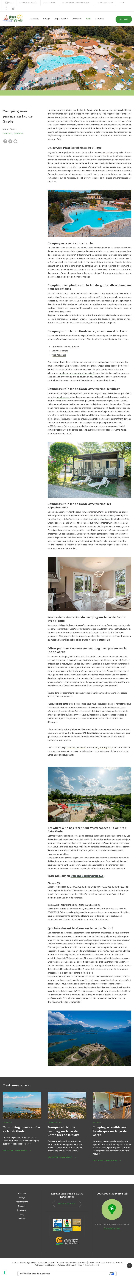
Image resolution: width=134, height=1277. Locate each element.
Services (77, 19)
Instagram (81, 747)
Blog (88, 19)
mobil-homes (61, 351)
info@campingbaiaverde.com (76, 3)
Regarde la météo (28, 3)
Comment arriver (112, 1228)
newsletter (49, 3)
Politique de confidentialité (45, 1265)
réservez (124, 19)
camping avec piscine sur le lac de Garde (72, 248)
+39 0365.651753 (105, 3)
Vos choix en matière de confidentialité (80, 1273)
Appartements (61, 19)
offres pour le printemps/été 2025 (87, 876)
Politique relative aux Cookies (70, 1265)
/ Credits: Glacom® (90, 1265)
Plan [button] (10, 3)
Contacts (99, 19)
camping (75, 346)
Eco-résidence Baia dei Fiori (101, 515)
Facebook (71, 747)
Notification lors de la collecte (35, 1273)
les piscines (107, 152)
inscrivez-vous (67, 1204)
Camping (34, 19)
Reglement (22, 1210)
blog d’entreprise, (103, 747)
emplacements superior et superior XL (77, 373)
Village (46, 19)
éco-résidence (59, 355)
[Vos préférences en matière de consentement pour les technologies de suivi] (4, 1272)
